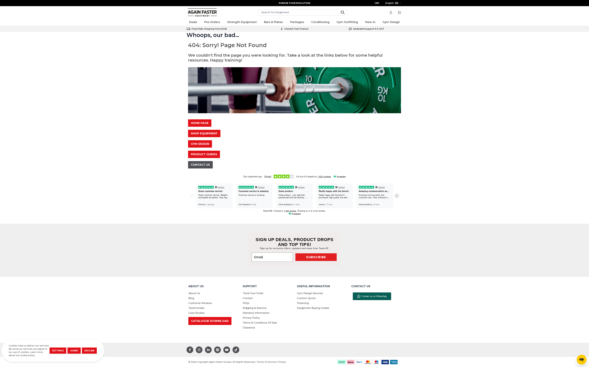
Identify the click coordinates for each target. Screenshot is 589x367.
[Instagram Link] (199, 349)
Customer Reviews (200, 303)
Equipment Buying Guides (313, 308)
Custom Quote (306, 298)
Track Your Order (253, 293)
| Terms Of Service (266, 362)
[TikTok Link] (236, 349)
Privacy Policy (251, 317)
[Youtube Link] (226, 349)
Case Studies (196, 312)
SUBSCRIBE (316, 257)
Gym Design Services (310, 293)
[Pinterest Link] (217, 349)
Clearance (249, 327)
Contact (248, 298)
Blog (191, 298)
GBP (377, 3)
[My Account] (391, 12)
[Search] (342, 12)
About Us (194, 293)
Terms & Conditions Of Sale (260, 322)
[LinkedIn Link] (208, 349)
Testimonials (196, 308)
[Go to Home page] (202, 12)
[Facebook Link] (190, 349)
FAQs (246, 303)
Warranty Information (256, 312)
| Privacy (281, 362)
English (389, 3)
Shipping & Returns (254, 308)
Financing (303, 303)
